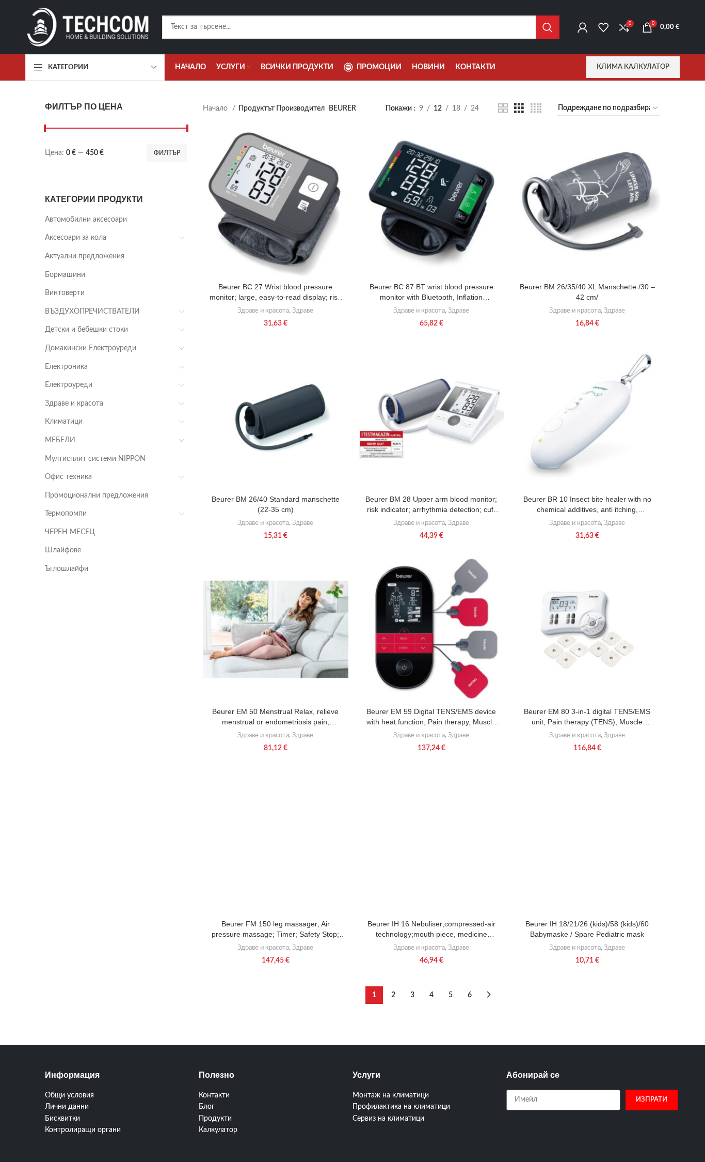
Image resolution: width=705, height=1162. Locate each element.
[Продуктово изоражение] (275, 204)
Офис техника (68, 477)
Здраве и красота (74, 403)
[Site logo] (88, 26)
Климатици (64, 421)
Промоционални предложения (96, 495)
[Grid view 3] (519, 108)
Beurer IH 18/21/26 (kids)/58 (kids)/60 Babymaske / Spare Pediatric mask (587, 929)
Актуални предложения (84, 256)
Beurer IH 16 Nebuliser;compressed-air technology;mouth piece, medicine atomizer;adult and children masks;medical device (431, 929)
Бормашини (65, 274)
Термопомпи (66, 513)
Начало (216, 108)
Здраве (302, 310)
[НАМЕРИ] (547, 27)
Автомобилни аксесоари (86, 219)
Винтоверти (65, 293)
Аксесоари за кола (75, 237)
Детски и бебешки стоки (86, 329)
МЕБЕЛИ (60, 440)
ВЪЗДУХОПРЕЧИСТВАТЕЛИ (92, 311)
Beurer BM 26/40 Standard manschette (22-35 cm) (276, 504)
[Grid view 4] (536, 108)
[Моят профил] (582, 27)
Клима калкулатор (633, 67)
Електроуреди (68, 385)
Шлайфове (63, 550)
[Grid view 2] (503, 108)
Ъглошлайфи (66, 568)
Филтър (167, 153)
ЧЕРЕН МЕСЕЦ (70, 532)
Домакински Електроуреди (90, 348)
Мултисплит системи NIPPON (95, 458)
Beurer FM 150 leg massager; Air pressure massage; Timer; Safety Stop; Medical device (275, 929)
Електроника (66, 366)
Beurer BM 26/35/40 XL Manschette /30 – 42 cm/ (587, 292)
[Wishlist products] (603, 27)
